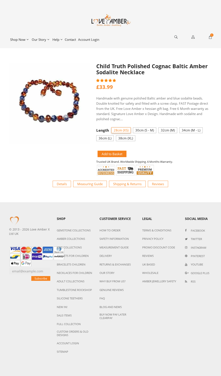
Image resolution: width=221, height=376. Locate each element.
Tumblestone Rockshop (74, 290)
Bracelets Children (71, 264)
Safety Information (114, 238)
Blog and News (110, 307)
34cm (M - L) (191, 130)
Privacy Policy (152, 238)
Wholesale (150, 273)
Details (62, 184)
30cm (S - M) (144, 130)
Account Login (88, 39)
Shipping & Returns (127, 184)
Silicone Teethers (70, 298)
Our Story (39, 39)
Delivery (105, 256)
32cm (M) (168, 130)
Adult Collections (70, 281)
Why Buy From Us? (112, 281)
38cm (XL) (125, 138)
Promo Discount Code (158, 247)
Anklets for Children (73, 256)
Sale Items (64, 315)
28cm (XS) (121, 130)
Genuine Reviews (111, 290)
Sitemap (62, 351)
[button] (106, 80)
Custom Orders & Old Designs (72, 333)
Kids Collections (69, 247)
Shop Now (17, 39)
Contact (70, 39)
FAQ (102, 298)
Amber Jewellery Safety (159, 281)
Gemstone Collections (74, 230)
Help (55, 39)
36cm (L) (105, 138)
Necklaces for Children (74, 273)
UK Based (148, 264)
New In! (62, 307)
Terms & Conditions (156, 230)
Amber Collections (71, 238)
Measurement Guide (114, 247)
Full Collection (69, 324)
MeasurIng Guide (90, 184)
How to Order (109, 230)
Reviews (158, 184)
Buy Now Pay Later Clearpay (112, 316)
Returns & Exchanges (115, 264)
